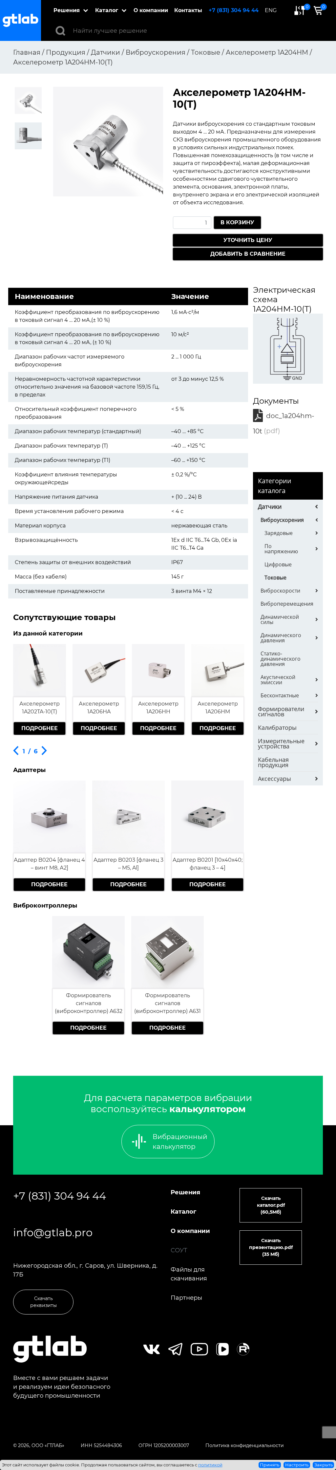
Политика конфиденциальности (244, 1445)
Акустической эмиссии (278, 679)
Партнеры (186, 1297)
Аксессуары (274, 778)
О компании (151, 10)
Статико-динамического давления (281, 659)
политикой (210, 1464)
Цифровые (278, 564)
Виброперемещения (287, 603)
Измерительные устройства (281, 743)
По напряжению (281, 548)
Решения (66, 10)
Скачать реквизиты (43, 1301)
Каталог (106, 10)
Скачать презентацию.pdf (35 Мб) (271, 1247)
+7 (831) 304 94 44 (234, 10)
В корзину (237, 222)
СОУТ (179, 1250)
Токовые (275, 577)
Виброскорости (280, 590)
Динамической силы (280, 619)
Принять (269, 1464)
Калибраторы (277, 727)
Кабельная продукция (273, 762)
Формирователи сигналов (281, 711)
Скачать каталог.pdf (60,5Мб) (271, 1205)
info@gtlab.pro (53, 1232)
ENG (271, 10)
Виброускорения (282, 520)
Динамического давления (281, 638)
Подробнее (39, 728)
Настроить (296, 1464)
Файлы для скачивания (189, 1274)
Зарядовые (278, 533)
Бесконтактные (280, 695)
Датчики (270, 506)
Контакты (188, 10)
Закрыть (323, 1464)
